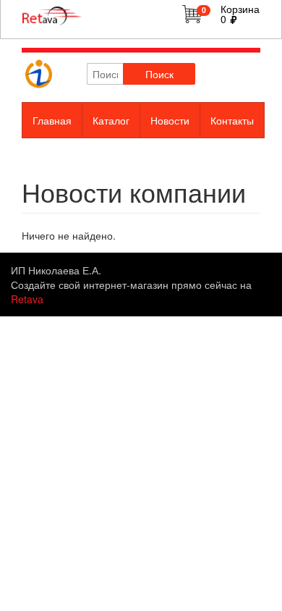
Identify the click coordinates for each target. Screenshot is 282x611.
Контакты (232, 120)
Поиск (159, 74)
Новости (169, 120)
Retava (27, 299)
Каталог (111, 120)
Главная (52, 120)
